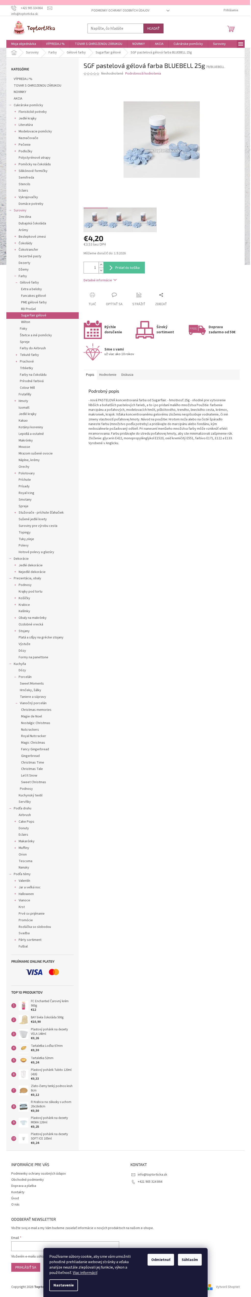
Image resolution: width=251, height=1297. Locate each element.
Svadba (24, 933)
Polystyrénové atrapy (34, 157)
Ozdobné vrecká (31, 624)
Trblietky (26, 368)
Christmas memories (36, 709)
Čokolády (25, 243)
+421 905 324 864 (150, 1181)
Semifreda (26, 177)
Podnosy (25, 585)
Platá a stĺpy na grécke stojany (41, 637)
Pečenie (25, 144)
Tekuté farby (29, 354)
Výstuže (24, 644)
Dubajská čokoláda (32, 223)
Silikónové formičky (33, 171)
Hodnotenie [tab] (107, 374)
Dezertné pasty (30, 256)
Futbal (23, 946)
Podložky (25, 151)
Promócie (26, 920)
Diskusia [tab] (127, 374)
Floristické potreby (33, 111)
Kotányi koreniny (31, 427)
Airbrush (25, 815)
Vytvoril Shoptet (228, 1286)
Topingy (25, 532)
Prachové (27, 361)
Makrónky (26, 440)
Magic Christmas (33, 742)
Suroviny (20, 210)
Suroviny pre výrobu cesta (38, 525)
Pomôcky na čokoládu (35, 164)
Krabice (24, 604)
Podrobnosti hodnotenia (143, 73)
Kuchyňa (20, 663)
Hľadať (153, 28)
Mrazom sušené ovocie (36, 453)
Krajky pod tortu (30, 591)
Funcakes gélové (33, 295)
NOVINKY (20, 92)
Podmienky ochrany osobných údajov (120, 10)
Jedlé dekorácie (31, 565)
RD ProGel (28, 309)
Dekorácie (21, 558)
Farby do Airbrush (33, 348)
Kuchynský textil (30, 795)
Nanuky (24, 867)
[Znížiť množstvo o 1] (101, 270)
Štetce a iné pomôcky (36, 335)
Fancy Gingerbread (35, 749)
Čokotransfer (28, 249)
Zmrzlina (25, 216)
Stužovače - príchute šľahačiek (41, 512)
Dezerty (24, 262)
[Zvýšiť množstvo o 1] (101, 265)
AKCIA (18, 98)
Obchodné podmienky (27, 1179)
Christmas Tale (32, 768)
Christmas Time (32, 762)
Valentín (24, 880)
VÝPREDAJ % (23, 79)
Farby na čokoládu (33, 374)
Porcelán (25, 676)
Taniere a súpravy (33, 696)
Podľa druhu (22, 808)
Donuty (24, 828)
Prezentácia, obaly (27, 578)
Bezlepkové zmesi (32, 236)
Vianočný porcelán (33, 703)
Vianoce (24, 900)
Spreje (25, 341)
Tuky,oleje (26, 539)
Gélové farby (29, 282)
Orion (23, 854)
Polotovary (27, 473)
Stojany (24, 631)
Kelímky (24, 611)
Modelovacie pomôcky (35, 131)
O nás (15, 1204)
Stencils (24, 184)
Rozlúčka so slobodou (35, 926)
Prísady (24, 486)
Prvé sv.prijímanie (32, 913)
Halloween (26, 894)
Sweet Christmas (33, 782)
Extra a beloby (31, 289)
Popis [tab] (90, 374)
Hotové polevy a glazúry (36, 552)
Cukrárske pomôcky (28, 105)
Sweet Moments (32, 683)
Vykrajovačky (28, 197)
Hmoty (23, 401)
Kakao (23, 420)
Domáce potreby (31, 203)
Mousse (24, 446)
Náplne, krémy (29, 460)
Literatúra (26, 124)
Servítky (25, 801)
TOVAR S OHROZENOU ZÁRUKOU (37, 85)
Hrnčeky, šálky (30, 690)
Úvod (15, 1198)
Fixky (23, 328)
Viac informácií (85, 1272)
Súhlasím (190, 1259)
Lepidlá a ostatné (31, 433)
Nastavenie (63, 1285)
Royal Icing (26, 493)
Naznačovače (28, 138)
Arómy (23, 230)
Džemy (24, 269)
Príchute (25, 479)
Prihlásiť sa (25, 1267)
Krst (22, 907)
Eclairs (23, 190)
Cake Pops (26, 821)
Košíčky (24, 598)
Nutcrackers (30, 729)
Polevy (24, 545)
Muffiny (24, 847)
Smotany (25, 499)
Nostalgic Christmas (35, 723)
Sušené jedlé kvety (33, 519)
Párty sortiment (30, 939)
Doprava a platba (23, 1185)
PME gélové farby (34, 302)
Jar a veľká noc (30, 887)
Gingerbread (30, 755)
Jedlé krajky (28, 118)
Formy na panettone (33, 657)
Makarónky (27, 841)
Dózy (22, 650)
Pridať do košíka (127, 267)
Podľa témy (22, 874)
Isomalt (24, 407)
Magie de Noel (31, 716)
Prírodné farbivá (32, 381)
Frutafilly (25, 394)
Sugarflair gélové (33, 315)
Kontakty (18, 1192)
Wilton (25, 322)
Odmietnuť (160, 1259)
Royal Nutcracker (33, 736)
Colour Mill (27, 387)
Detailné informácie (98, 280)
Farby (23, 276)
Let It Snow (29, 775)
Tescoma (25, 861)
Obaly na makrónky (33, 617)
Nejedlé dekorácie (32, 572)
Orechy (24, 466)
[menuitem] (23, 44)
